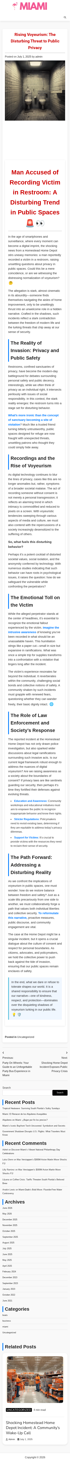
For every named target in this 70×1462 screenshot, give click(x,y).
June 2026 (7, 1208)
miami (5, 1326)
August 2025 (8, 1242)
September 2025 (10, 1237)
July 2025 (7, 1248)
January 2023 (8, 1289)
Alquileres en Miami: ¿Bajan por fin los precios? (25, 1120)
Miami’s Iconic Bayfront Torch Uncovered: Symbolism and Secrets (33, 1126)
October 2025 (8, 1231)
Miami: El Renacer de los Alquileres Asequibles (24, 1114)
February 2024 (9, 1271)
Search (6, 1087)
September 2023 (10, 1283)
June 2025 (7, 1254)
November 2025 (9, 1225)
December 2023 (9, 1277)
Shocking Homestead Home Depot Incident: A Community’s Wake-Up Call (33, 1427)
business (6, 1321)
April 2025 (7, 1266)
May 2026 (7, 1213)
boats (5, 1315)
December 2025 (9, 1219)
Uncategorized (25, 1037)
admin (38, 56)
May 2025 (7, 1260)
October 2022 (8, 1295)
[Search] (65, 17)
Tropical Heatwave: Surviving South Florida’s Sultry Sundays (31, 1108)
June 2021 (7, 1300)
